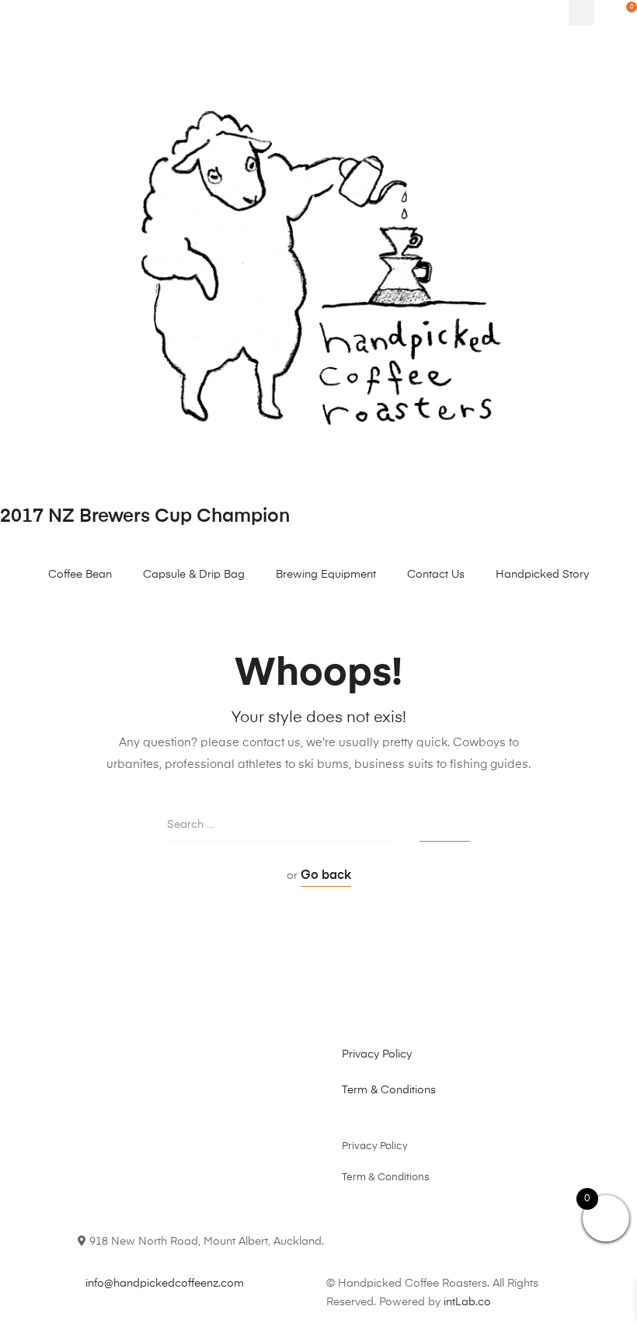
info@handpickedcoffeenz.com (164, 1283)
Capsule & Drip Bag (194, 574)
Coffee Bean (80, 574)
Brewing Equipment (326, 574)
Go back (326, 876)
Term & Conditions (389, 1090)
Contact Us (436, 574)
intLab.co (467, 1302)
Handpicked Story (542, 574)
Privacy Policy (377, 1054)
